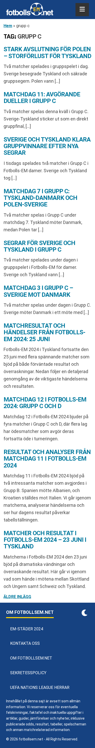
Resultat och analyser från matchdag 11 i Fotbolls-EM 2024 (47, 458)
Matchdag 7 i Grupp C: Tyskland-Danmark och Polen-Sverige (40, 198)
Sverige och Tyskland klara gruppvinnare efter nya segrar (47, 146)
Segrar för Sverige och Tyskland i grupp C (39, 246)
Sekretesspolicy (28, 672)
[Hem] (29, 9)
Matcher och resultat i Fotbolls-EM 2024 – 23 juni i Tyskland (45, 540)
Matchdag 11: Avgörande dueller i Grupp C (42, 98)
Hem (8, 25)
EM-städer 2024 (26, 629)
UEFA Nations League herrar (39, 687)
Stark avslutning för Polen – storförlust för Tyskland (47, 52)
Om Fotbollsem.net (31, 658)
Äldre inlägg (17, 596)
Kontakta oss (25, 643)
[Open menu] (82, 9)
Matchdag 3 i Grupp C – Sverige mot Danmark (38, 291)
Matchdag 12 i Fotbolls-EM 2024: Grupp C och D (45, 403)
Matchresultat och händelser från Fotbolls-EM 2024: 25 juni (44, 332)
